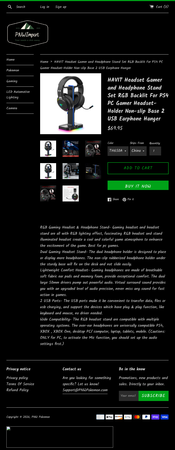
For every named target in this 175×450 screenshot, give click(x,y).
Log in (44, 7)
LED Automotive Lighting (18, 94)
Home (10, 59)
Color (111, 143)
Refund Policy (17, 390)
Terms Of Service (20, 384)
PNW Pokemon (41, 417)
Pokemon (12, 70)
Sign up (60, 7)
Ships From (137, 143)
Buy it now (138, 186)
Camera (11, 108)
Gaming (12, 81)
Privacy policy (17, 378)
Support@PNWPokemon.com (85, 390)
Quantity (154, 143)
